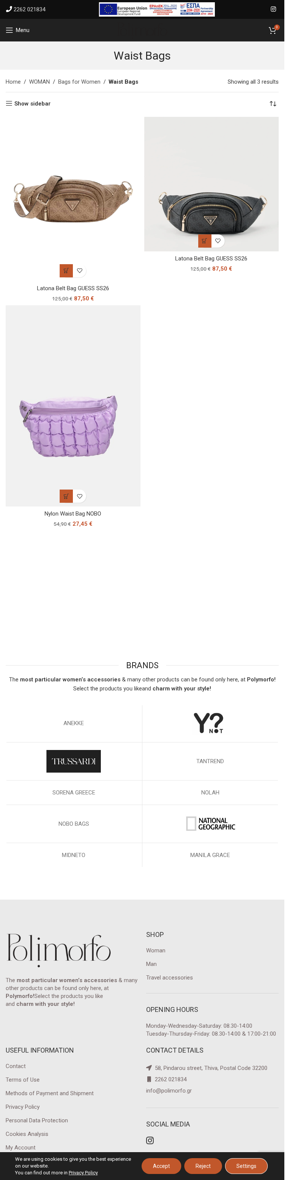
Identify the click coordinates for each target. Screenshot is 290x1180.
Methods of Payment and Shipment (50, 1093)
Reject (203, 1166)
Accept (161, 1166)
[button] (66, 270)
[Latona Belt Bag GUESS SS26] (73, 199)
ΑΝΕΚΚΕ (73, 723)
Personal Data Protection (37, 1120)
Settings (246, 1166)
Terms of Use (23, 1079)
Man (151, 964)
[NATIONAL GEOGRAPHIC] (210, 824)
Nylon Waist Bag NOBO (73, 513)
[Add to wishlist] (79, 270)
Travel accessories (169, 977)
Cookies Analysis (27, 1134)
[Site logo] (142, 29)
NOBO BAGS (74, 823)
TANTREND (210, 761)
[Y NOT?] (210, 723)
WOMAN (39, 81)
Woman (155, 950)
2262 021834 (29, 9)
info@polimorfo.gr (169, 1090)
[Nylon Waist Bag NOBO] (73, 406)
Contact (16, 1066)
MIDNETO (73, 855)
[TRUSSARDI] (74, 761)
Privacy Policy (23, 1106)
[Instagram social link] (273, 9)
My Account (20, 1147)
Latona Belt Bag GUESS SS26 (73, 288)
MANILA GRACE (210, 855)
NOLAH (210, 792)
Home (13, 81)
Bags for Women (79, 81)
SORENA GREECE (73, 792)
